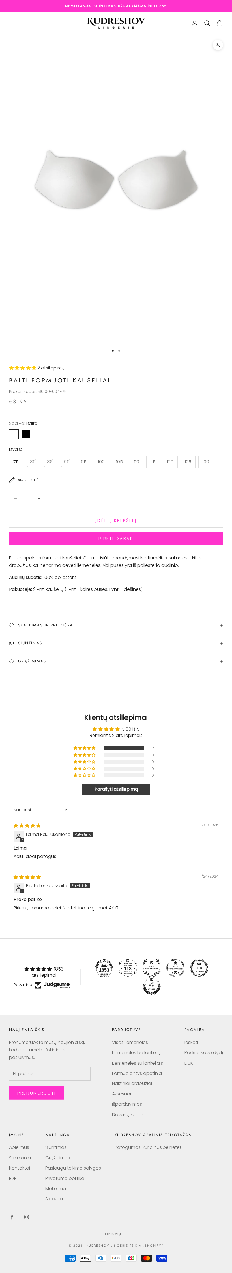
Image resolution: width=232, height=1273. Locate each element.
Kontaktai (19, 1168)
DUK (188, 1063)
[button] (23, 368)
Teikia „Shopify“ (146, 1245)
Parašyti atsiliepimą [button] (116, 789)
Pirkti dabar (115, 538)
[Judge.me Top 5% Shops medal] (152, 986)
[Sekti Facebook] (12, 1217)
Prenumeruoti (36, 1093)
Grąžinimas (57, 1158)
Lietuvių (113, 1233)
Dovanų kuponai (130, 1114)
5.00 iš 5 (130, 729)
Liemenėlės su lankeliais (137, 1063)
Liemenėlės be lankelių (136, 1052)
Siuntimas (55, 1147)
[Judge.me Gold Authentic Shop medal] (152, 968)
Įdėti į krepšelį (115, 520)
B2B (13, 1178)
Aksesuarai (124, 1094)
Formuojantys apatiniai (137, 1073)
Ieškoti (191, 1042)
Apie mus (19, 1147)
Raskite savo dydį (203, 1052)
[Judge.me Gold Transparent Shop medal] (175, 968)
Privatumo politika (64, 1178)
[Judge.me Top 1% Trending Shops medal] (199, 968)
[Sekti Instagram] (26, 1217)
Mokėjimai (56, 1188)
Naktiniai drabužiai (132, 1083)
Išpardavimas (127, 1104)
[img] (27, 825)
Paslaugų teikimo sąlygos (73, 1168)
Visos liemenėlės (130, 1042)
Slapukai (54, 1199)
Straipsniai (20, 1158)
